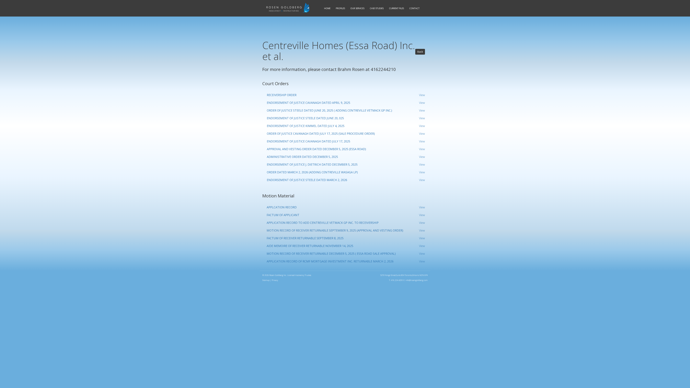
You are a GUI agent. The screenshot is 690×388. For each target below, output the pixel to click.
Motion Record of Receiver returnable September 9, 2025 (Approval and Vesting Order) (335, 230)
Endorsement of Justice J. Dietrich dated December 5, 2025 (312, 165)
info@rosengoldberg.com (417, 280)
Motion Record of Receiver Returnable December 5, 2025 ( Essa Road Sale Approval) (331, 254)
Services (357, 8)
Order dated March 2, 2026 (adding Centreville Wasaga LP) (312, 172)
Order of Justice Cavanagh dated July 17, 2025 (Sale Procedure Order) (321, 134)
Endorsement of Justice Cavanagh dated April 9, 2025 (308, 103)
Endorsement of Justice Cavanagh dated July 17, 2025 (308, 141)
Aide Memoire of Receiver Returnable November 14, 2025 (310, 246)
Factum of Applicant (283, 215)
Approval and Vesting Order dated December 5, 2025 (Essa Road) (316, 149)
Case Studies (377, 8)
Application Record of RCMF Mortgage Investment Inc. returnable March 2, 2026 (330, 261)
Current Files (396, 8)
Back (420, 51)
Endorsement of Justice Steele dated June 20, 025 (305, 118)
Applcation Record (282, 207)
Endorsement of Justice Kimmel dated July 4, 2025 (305, 126)
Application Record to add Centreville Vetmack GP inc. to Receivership (323, 223)
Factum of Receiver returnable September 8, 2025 (305, 238)
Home (327, 8)
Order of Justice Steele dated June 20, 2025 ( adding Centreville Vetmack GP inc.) (329, 110)
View (422, 95)
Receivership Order (281, 95)
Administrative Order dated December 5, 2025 (302, 157)
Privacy (275, 280)
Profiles (340, 8)
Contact (414, 8)
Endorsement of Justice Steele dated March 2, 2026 (307, 180)
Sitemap (266, 280)
